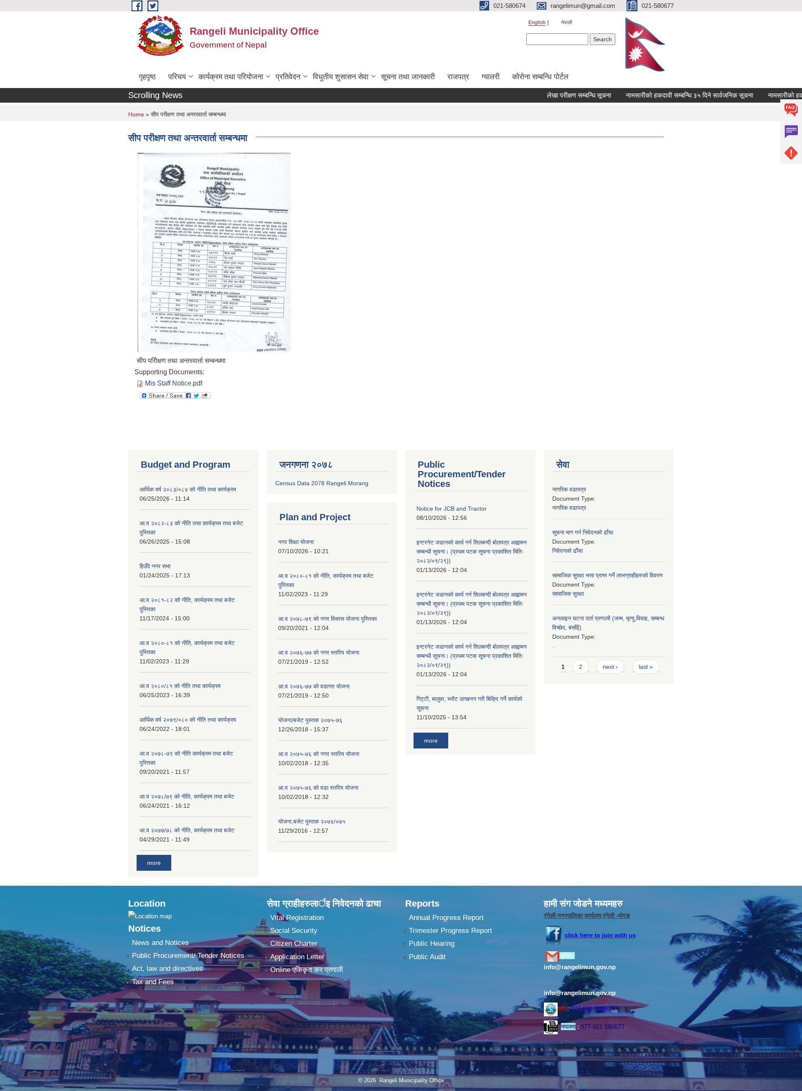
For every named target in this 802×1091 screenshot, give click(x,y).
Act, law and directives (167, 969)
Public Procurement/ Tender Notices (188, 956)
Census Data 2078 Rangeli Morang (321, 483)
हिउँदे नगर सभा (155, 566)
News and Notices (160, 943)
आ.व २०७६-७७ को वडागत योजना (314, 686)
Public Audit (427, 957)
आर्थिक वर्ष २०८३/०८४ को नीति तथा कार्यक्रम (188, 489)
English (537, 22)
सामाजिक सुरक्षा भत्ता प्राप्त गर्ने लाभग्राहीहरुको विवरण (607, 575)
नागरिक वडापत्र (569, 489)
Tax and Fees (153, 982)
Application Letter (297, 957)
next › (610, 666)
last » (646, 666)
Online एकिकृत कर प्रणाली (306, 970)
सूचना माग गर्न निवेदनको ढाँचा (582, 532)
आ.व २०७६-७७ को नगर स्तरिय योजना (318, 652)
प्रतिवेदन (288, 77)
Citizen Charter (293, 943)
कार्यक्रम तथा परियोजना (230, 77)
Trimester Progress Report (450, 931)
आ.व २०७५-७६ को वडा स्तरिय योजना (318, 787)
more (154, 862)
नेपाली (566, 22)
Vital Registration (297, 918)
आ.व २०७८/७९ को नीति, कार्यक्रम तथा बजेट (187, 796)
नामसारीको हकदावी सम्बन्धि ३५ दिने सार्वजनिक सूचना (666, 95)
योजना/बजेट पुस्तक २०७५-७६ (310, 720)
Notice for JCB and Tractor (451, 508)
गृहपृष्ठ (147, 77)
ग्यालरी (491, 77)
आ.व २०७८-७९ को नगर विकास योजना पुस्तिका (327, 618)
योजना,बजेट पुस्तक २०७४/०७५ (311, 821)
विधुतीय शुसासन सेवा (340, 77)
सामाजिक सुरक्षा (568, 593)
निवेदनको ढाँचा (567, 550)
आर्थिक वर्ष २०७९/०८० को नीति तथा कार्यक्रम (188, 719)
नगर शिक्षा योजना (296, 542)
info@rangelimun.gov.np (580, 966)
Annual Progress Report (446, 918)
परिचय (177, 77)
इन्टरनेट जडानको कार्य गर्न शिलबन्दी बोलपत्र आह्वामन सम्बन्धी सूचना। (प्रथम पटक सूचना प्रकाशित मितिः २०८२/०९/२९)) (471, 551)
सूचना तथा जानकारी (408, 77)
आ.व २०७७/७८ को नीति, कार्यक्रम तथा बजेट (187, 830)
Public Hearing (431, 943)
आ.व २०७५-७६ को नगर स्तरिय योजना (318, 754)
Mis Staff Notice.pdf (173, 383)
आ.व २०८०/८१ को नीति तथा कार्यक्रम (180, 686)
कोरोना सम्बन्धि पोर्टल (540, 77)
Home (136, 114)
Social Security (293, 931)
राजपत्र (458, 77)
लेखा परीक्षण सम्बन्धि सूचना (555, 95)
